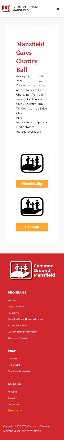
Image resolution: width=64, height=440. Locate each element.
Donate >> (15, 410)
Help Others (14, 365)
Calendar (12, 398)
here (19, 117)
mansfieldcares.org (28, 131)
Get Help (12, 358)
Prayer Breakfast (16, 306)
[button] (58, 9)
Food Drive (13, 313)
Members (12, 300)
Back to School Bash (18, 325)
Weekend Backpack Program (22, 331)
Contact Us (13, 404)
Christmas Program (18, 338)
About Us (12, 392)
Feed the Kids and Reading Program (26, 319)
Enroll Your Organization (20, 371)
